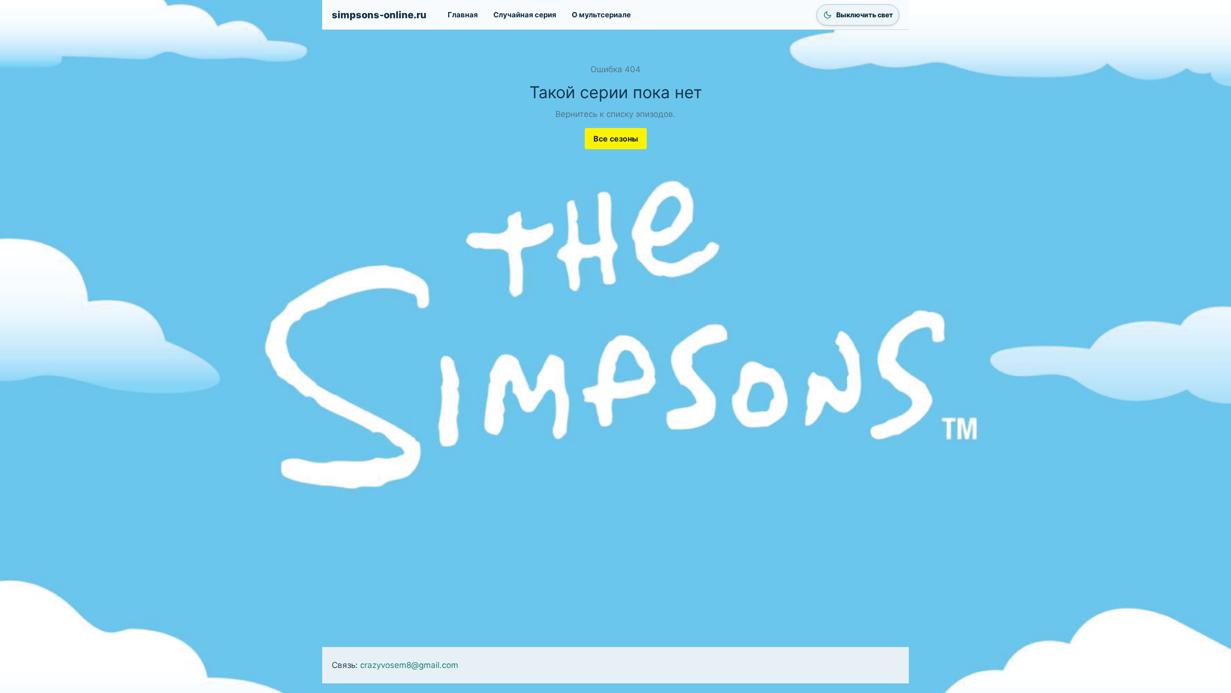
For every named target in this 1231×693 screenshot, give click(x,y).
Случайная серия (524, 14)
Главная (463, 14)
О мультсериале (601, 14)
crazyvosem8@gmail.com (409, 665)
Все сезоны (615, 138)
